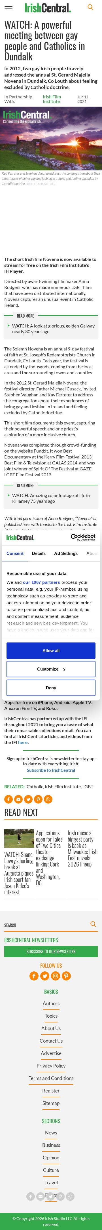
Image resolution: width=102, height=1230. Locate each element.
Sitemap (51, 1103)
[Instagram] (55, 975)
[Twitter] (44, 975)
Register (51, 1091)
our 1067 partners (41, 582)
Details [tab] (39, 553)
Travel (51, 1182)
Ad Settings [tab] (66, 553)
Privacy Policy (51, 1066)
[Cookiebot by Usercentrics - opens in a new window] (71, 537)
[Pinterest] (66, 975)
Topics (51, 1016)
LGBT (87, 786)
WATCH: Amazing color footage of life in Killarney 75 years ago (51, 498)
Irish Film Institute (52, 99)
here (23, 742)
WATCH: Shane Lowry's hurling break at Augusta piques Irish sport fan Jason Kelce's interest (18, 873)
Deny (51, 687)
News (51, 1133)
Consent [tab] (15, 553)
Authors (51, 1003)
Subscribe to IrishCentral (51, 770)
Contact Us (51, 1041)
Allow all (51, 650)
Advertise (51, 1053)
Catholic (35, 786)
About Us (51, 1028)
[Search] (90, 7)
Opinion (51, 1158)
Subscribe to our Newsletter (51, 951)
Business (51, 1145)
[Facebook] (34, 975)
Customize (47, 669)
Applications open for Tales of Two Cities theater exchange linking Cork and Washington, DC (49, 858)
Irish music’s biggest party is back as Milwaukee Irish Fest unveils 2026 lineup (82, 848)
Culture (51, 1170)
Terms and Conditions (51, 1078)
